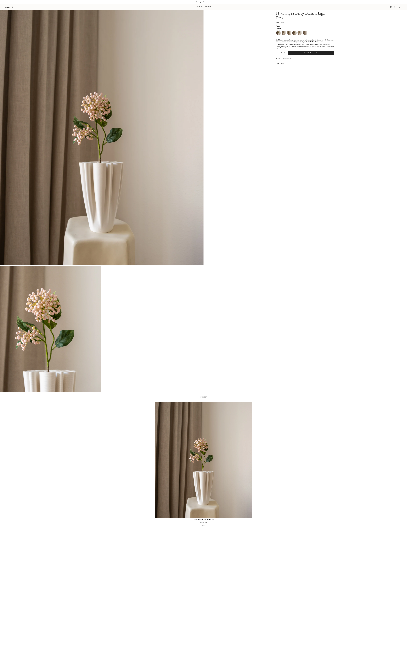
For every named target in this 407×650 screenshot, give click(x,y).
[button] (198, 7)
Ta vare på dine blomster (283, 59)
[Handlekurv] (400, 7)
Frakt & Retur (280, 64)
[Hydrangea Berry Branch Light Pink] (203, 460)
